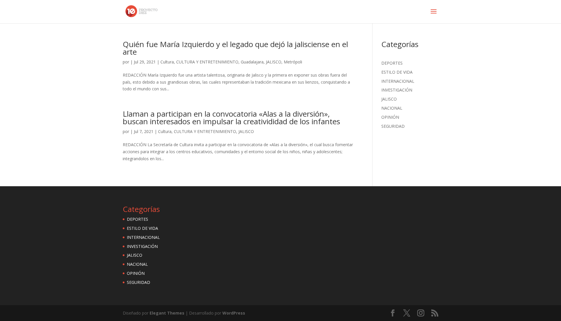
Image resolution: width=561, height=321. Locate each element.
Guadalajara (252, 62)
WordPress (233, 313)
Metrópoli (293, 62)
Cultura (167, 62)
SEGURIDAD (393, 126)
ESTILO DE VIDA (397, 72)
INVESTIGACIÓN (396, 90)
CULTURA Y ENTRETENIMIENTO (207, 62)
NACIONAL (391, 108)
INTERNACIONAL (397, 81)
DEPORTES (392, 63)
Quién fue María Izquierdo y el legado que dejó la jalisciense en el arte (235, 48)
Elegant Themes (167, 313)
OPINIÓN (390, 117)
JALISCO (273, 62)
